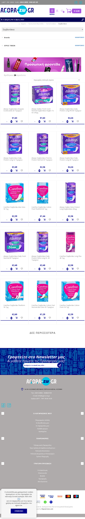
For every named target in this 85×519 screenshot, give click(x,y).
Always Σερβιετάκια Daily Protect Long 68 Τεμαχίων (69, 159)
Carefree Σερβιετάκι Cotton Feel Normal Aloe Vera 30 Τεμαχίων (43, 306)
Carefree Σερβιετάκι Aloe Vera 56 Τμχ (14, 208)
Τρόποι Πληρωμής (42, 456)
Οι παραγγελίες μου (42, 426)
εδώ (18, 499)
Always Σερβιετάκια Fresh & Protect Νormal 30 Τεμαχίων (42, 159)
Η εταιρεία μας (42, 470)
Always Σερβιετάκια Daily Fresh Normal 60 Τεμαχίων (15, 257)
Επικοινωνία (42, 473)
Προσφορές (42, 479)
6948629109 (48, 393)
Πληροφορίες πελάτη (42, 420)
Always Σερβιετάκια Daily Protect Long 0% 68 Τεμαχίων (70, 110)
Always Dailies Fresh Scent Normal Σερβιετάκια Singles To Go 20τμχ (43, 111)
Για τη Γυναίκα (51, 24)
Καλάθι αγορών (68, 10)
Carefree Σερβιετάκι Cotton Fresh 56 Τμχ (69, 306)
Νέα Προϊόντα (42, 482)
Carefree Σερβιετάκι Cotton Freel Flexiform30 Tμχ (41, 208)
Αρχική (23, 24)
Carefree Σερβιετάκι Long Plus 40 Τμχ (70, 257)
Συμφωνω (19, 511)
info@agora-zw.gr (44, 396)
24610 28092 (39, 393)
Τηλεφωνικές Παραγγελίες (42, 445)
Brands (42, 476)
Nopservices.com (47, 509)
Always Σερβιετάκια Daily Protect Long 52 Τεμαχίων (13, 159)
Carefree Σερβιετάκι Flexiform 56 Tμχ (14, 306)
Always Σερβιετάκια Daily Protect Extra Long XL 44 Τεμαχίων (40, 258)
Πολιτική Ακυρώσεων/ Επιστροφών (42, 454)
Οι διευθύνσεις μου (42, 423)
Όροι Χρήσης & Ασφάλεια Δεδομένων (42, 448)
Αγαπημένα (42, 431)
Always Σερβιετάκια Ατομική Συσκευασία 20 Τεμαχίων (14, 110)
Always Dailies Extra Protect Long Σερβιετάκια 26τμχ (70, 208)
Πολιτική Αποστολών (42, 451)
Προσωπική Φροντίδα (35, 24)
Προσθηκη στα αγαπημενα (21, 121)
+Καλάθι (16, 121)
